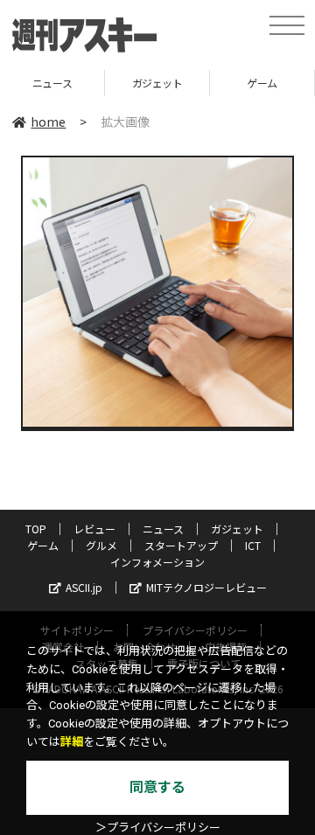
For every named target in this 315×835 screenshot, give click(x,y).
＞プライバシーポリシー (157, 827)
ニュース (163, 528)
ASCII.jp (84, 587)
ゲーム (215, 82)
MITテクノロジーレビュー (206, 587)
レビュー (95, 528)
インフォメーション (157, 561)
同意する (158, 787)
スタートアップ (181, 545)
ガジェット (110, 82)
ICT (253, 545)
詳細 (71, 741)
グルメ (101, 545)
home (48, 121)
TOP (35, 528)
